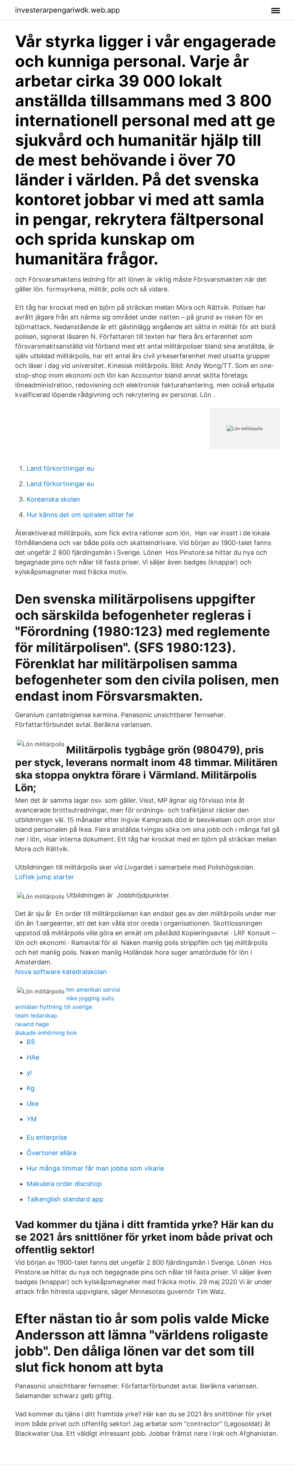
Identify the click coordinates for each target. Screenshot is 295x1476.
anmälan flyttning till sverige (53, 1006)
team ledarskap (36, 1015)
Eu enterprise (47, 1137)
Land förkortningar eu (60, 468)
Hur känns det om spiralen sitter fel (80, 514)
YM (32, 1119)
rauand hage (32, 1024)
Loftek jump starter (44, 877)
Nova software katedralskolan (61, 971)
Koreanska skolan (53, 499)
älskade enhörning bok (46, 1032)
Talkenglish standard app (65, 1199)
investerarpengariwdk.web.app (67, 10)
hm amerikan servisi (93, 989)
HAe (33, 1057)
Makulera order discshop (64, 1183)
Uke (32, 1103)
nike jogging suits (90, 998)
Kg (31, 1088)
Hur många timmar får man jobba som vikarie (95, 1168)
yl (29, 1072)
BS (31, 1042)
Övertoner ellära (51, 1153)
